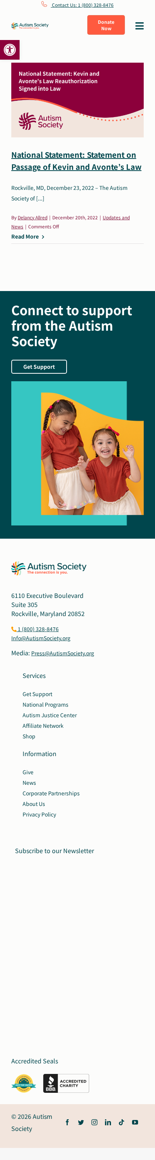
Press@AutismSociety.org (62, 653)
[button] (10, 50)
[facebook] (67, 1122)
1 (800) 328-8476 (38, 629)
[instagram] (94, 1122)
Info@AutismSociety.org (40, 638)
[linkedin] (108, 1122)
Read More (25, 236)
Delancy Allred (32, 217)
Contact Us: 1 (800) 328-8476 (82, 5)
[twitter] (81, 1122)
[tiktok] (122, 1122)
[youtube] (135, 1122)
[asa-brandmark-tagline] (30, 25)
